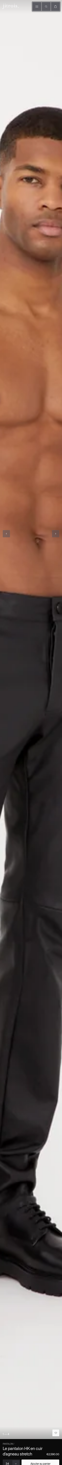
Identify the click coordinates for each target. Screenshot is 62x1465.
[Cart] (55, 6)
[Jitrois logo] (10, 6)
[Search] (46, 6)
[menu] (37, 6)
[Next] (55, 533)
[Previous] (6, 533)
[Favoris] (55, 1432)
